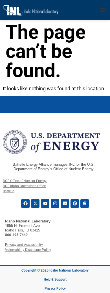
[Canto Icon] (84, 203)
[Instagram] (55, 203)
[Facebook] (25, 203)
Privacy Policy (55, 288)
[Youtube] (45, 203)
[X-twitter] (35, 203)
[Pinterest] (75, 203)
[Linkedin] (65, 203)
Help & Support (55, 279)
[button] (102, 10)
